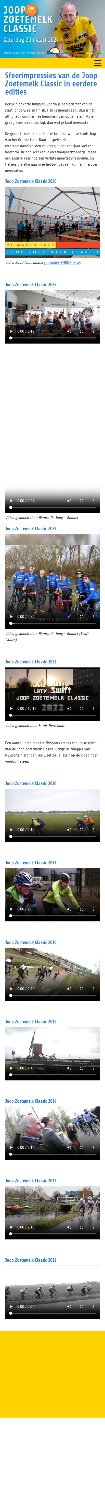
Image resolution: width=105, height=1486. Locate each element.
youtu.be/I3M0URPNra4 (62, 262)
